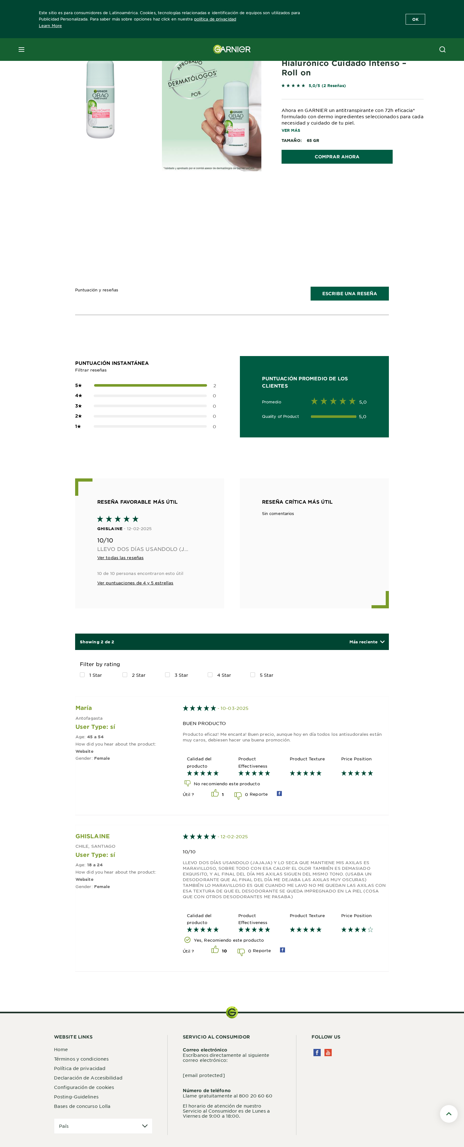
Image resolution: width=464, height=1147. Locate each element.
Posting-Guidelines (76, 1096)
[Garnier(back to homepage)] (232, 49)
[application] (103, 1126)
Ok (415, 19)
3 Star (181, 674)
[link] (353, 86)
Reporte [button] (259, 794)
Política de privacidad (79, 1068)
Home (61, 1049)
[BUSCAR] (442, 49)
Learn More (50, 25)
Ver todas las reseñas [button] (120, 557)
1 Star (95, 674)
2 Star (139, 674)
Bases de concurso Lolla (82, 1106)
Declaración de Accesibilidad (88, 1077)
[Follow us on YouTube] (328, 1052)
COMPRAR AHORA (337, 156)
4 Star (224, 674)
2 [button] (145, 385)
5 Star (267, 674)
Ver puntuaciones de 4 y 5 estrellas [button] (135, 582)
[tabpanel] (175, 203)
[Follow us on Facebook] (317, 1052)
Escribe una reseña (349, 293)
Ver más (291, 130)
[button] (366, 642)
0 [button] (145, 395)
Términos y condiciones (81, 1059)
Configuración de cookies (84, 1087)
